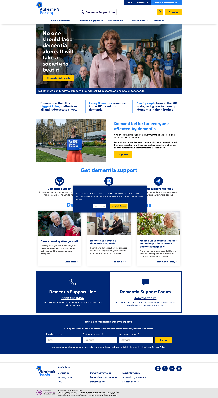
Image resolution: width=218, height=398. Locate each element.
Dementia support (59, 188)
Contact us (142, 2)
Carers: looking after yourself (59, 241)
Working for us (65, 377)
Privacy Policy (159, 347)
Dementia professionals (165, 2)
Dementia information (100, 372)
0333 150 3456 (72, 298)
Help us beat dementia (58, 78)
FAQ (60, 381)
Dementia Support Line (100, 12)
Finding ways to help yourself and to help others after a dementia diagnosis (158, 243)
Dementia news (97, 381)
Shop (129, 2)
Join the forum (145, 298)
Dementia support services (103, 377)
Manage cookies (130, 381)
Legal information (131, 372)
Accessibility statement (134, 377)
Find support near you (158, 188)
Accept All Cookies (119, 206)
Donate (173, 12)
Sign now (123, 154)
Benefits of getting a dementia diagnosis (103, 242)
